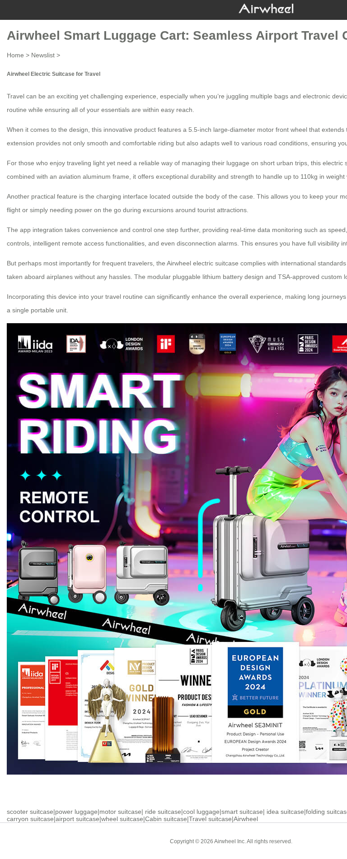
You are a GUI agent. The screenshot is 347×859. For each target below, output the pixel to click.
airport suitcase (77, 818)
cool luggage (201, 811)
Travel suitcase (210, 818)
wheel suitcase (122, 818)
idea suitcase (285, 811)
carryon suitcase (30, 818)
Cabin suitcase (166, 818)
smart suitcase (242, 811)
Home (15, 55)
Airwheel (246, 818)
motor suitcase (120, 811)
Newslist (43, 55)
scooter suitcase (30, 811)
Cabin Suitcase (317, 841)
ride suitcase (163, 811)
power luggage (76, 811)
